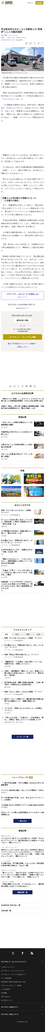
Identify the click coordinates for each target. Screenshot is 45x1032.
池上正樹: (9, 35)
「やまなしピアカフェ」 (15, 108)
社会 (2, 37)
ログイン (30, 2)
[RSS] (32, 953)
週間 (28, 634)
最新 (6, 634)
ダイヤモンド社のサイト (9, 1007)
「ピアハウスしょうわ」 (11, 99)
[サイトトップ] (8, 2)
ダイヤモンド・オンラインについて (13, 961)
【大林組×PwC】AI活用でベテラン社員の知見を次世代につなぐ (22, 806)
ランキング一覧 (22, 736)
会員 (38, 634)
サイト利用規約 (6, 978)
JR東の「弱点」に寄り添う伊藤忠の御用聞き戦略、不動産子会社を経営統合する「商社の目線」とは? (22, 407)
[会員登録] (39, 2)
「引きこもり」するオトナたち (16, 37)
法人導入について (7, 1000)
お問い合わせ (5, 996)
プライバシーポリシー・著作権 (11, 985)
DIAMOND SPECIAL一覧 (10, 905)
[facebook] (22, 953)
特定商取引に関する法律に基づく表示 (13, 982)
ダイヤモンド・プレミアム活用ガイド (13, 974)
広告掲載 (4, 993)
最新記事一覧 (22, 892)
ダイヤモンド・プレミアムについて (12, 971)
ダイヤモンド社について (9, 1014)
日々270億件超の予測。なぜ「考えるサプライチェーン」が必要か (22, 798)
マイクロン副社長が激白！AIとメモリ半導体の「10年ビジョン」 (22, 791)
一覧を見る (22, 821)
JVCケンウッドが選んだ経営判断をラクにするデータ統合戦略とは (22, 813)
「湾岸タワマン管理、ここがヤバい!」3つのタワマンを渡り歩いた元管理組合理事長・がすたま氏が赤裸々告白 (22, 399)
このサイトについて (7, 967)
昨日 (17, 634)
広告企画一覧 (6, 910)
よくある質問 (5, 989)
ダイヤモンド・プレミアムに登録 (22, 337)
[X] (13, 953)
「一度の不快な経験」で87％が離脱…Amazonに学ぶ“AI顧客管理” (22, 784)
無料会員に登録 (22, 320)
